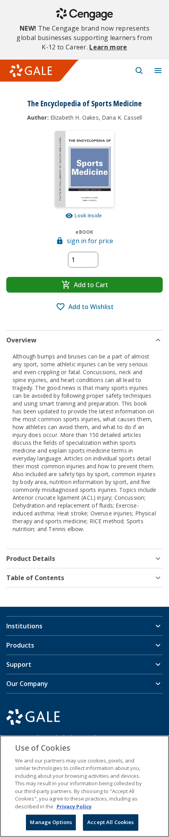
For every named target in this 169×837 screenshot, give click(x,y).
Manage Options (51, 822)
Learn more (108, 47)
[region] (84, 786)
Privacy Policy (74, 806)
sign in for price (90, 241)
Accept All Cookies (110, 822)
